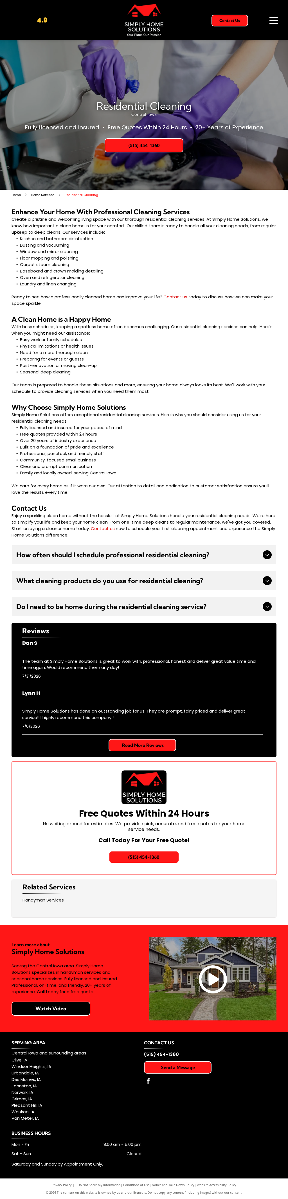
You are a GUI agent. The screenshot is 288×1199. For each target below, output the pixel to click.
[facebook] (148, 1082)
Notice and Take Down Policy (173, 1185)
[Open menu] (273, 20)
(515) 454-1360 (161, 1054)
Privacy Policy (62, 1185)
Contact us (175, 297)
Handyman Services (43, 900)
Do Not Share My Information (99, 1185)
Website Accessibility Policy (216, 1185)
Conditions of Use (136, 1185)
